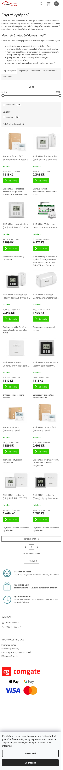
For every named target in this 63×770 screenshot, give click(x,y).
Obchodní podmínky (10, 648)
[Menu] (56, 4)
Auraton (12, 117)
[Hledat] (41, 4)
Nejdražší (36, 70)
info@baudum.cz (13, 622)
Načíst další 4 (31, 539)
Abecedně (7, 76)
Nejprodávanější (50, 70)
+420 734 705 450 (13, 626)
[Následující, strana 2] (31, 547)
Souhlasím (30, 762)
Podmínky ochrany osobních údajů (16, 652)
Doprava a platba (8, 645)
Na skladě (13, 104)
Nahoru (33, 561)
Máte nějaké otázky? (10, 656)
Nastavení (30, 753)
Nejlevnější (23, 70)
